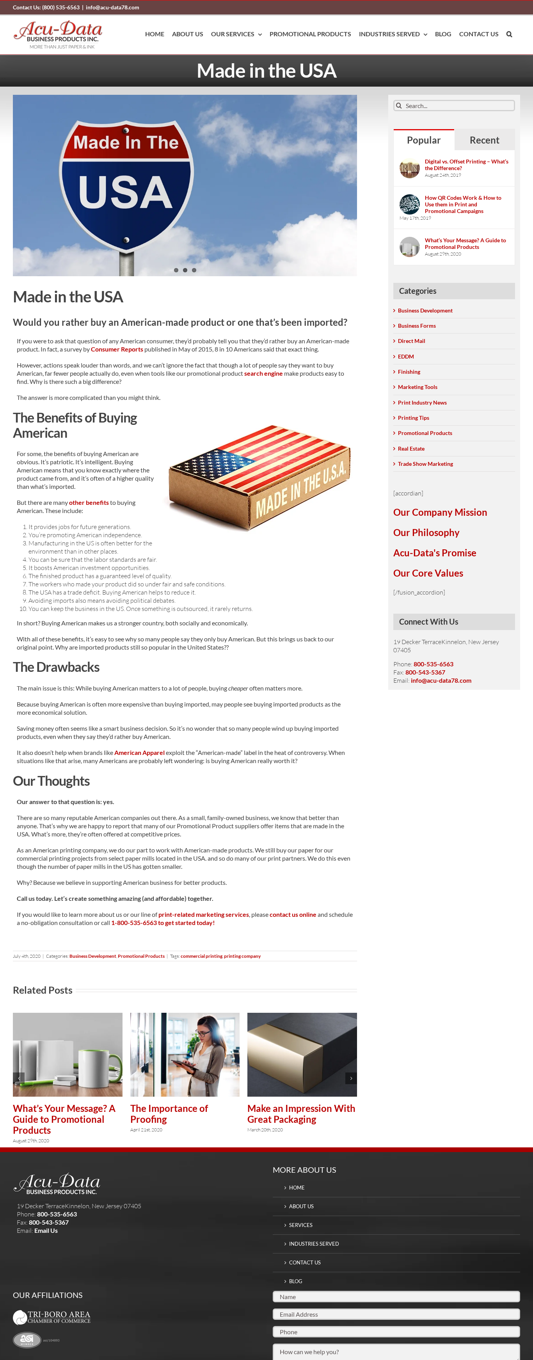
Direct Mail (411, 340)
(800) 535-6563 (46, 7)
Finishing (409, 371)
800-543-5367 (425, 672)
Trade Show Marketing (425, 463)
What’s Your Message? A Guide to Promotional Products (64, 1119)
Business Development (92, 956)
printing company (242, 956)
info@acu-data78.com (112, 7)
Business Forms (417, 325)
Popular (424, 140)
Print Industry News (422, 402)
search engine (263, 373)
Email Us (46, 1230)
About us (301, 1206)
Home (297, 1187)
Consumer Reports (117, 349)
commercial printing (201, 956)
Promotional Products (141, 956)
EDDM (406, 356)
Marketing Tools (417, 386)
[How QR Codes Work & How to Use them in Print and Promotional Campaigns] (410, 198)
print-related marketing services (203, 914)
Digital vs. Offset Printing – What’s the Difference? (466, 164)
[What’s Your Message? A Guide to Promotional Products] (68, 1016)
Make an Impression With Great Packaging (301, 1114)
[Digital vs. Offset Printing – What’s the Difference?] (410, 162)
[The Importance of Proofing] (185, 1016)
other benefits (89, 502)
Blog (295, 1281)
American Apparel (139, 752)
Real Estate (411, 448)
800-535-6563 (433, 664)
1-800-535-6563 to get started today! (163, 922)
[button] (509, 34)
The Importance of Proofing (169, 1114)
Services (301, 1225)
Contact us (305, 1262)
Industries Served (314, 1244)
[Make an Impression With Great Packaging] (302, 1016)
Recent (484, 140)
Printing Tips (413, 417)
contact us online (293, 914)
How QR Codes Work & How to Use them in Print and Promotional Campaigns (463, 204)
